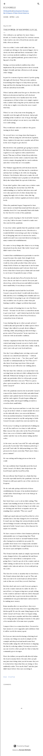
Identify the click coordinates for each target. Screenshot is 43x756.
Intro (12, 17)
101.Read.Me (7, 11)
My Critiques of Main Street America (16, 13)
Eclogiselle (9, 7)
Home (5, 17)
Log (17, 17)
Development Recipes (21, 11)
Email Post (11, 677)
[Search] (38, 3)
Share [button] (5, 677)
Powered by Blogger (23, 746)
